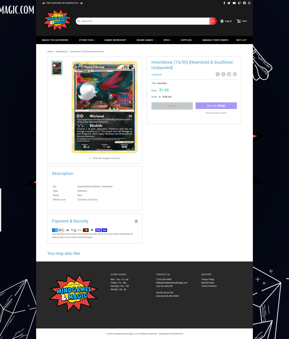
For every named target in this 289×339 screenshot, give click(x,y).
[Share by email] (235, 74)
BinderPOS (178, 334)
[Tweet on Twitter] (229, 74)
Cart (244, 21)
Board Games (145, 40)
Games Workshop (115, 40)
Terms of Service (209, 286)
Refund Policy (207, 282)
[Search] (213, 21)
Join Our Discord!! (164, 286)
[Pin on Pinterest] (223, 74)
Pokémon (156, 74)
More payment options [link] (216, 113)
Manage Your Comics (215, 40)
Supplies (187, 40)
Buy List (242, 40)
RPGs (167, 40)
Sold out (172, 105)
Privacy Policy (207, 279)
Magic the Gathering (56, 40)
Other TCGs (87, 40)
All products (61, 51)
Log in (228, 21)
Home (50, 51)
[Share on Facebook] (218, 74)
